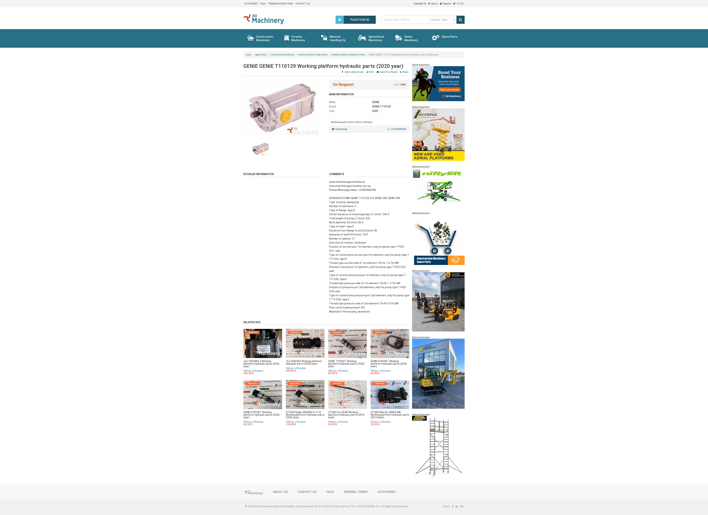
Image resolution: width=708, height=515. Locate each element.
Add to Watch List (354, 72)
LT (458, 3)
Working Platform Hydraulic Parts (348, 54)
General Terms (356, 492)
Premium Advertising (280, 3)
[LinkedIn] (457, 506)
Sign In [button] (434, 3)
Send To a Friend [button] (388, 72)
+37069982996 (398, 129)
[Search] (461, 20)
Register (447, 3)
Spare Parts (260, 54)
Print (371, 72)
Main (248, 54)
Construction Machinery (282, 54)
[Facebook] (452, 506)
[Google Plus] (462, 506)
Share (405, 72)
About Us (280, 492)
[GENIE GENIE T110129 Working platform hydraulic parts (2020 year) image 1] (283, 109)
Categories (251, 3)
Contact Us (303, 3)
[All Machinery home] (263, 19)
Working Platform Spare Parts (313, 54)
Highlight (420, 3)
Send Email (341, 129)
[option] (283, 109)
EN (462, 3)
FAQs (263, 3)
